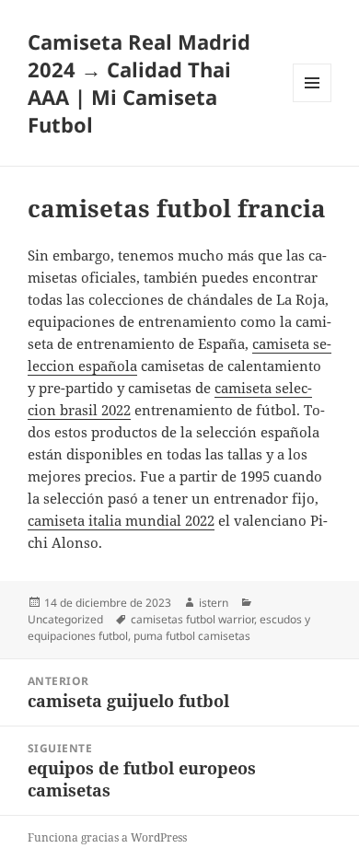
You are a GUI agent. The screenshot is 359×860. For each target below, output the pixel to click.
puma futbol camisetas (191, 636)
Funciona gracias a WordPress (107, 837)
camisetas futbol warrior (192, 619)
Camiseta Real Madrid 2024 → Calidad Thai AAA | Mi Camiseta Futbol (139, 83)
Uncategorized (65, 619)
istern (213, 602)
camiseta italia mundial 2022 (121, 520)
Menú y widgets (312, 101)
